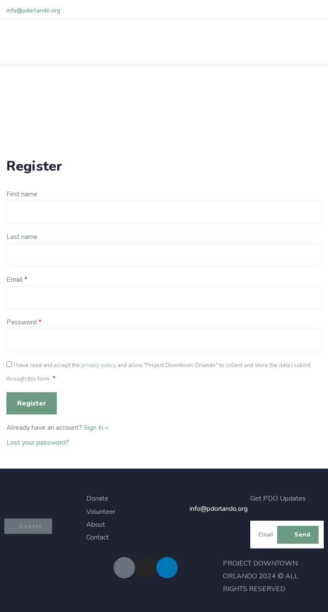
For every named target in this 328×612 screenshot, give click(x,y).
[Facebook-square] (124, 567)
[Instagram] (145, 567)
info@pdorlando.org (33, 10)
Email (16, 279)
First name (22, 194)
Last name (22, 237)
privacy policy (98, 365)
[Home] (41, 491)
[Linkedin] (167, 567)
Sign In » (96, 427)
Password (23, 322)
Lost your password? (37, 442)
